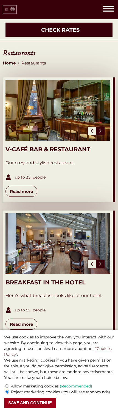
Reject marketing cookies (60, 391)
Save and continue (30, 402)
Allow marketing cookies (51, 386)
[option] (57, 110)
